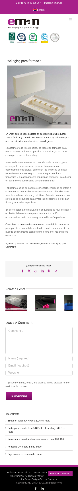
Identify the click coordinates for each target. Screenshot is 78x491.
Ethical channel (60, 473)
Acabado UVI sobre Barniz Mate (25, 446)
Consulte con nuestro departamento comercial (29, 224)
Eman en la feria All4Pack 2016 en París (29, 420)
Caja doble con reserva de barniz (25, 454)
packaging (56, 243)
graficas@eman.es (53, 3)
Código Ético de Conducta (45, 479)
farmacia (45, 243)
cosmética (35, 243)
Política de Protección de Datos (22, 472)
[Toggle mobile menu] (71, 20)
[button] (8, 303)
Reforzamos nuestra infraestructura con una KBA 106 (36, 439)
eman (11, 243)
